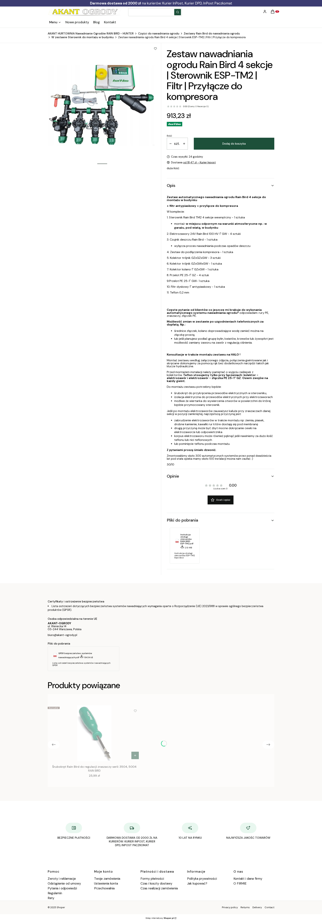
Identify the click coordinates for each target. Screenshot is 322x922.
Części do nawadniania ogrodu (158, 33)
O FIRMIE (240, 883)
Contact (269, 907)
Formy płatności (152, 879)
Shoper (61, 907)
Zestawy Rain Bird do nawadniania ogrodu (212, 33)
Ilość (169, 136)
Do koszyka (135, 755)
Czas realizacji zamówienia (159, 888)
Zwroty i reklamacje (62, 879)
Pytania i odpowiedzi (62, 888)
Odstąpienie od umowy (64, 883)
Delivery (257, 907)
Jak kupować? (197, 883)
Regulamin (55, 893)
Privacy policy (230, 907)
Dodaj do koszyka (234, 144)
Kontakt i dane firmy (247, 879)
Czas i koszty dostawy (156, 883)
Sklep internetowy (160, 918)
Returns (245, 907)
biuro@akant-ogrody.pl (62, 635)
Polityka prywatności (202, 879)
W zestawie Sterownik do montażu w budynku (82, 37)
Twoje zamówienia (107, 879)
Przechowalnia (104, 888)
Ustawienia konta (106, 883)
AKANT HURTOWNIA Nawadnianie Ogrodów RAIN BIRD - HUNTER (91, 33)
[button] (177, 12)
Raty (51, 898)
